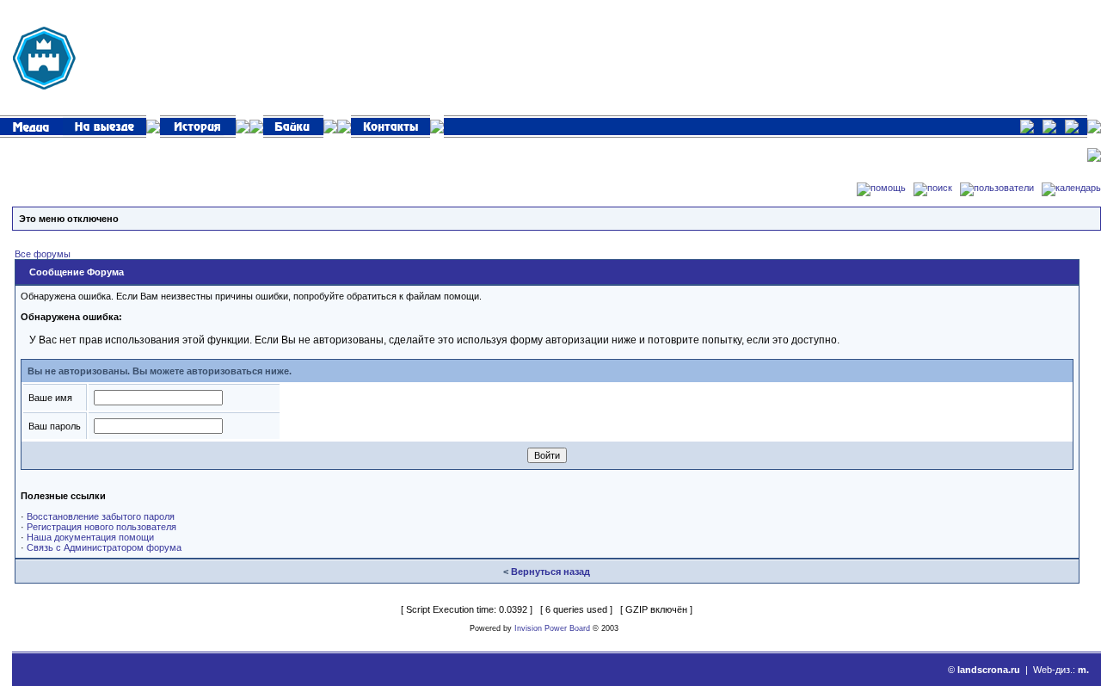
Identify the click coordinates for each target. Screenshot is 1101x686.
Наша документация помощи (90, 537)
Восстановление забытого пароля (101, 516)
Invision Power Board (552, 628)
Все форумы (43, 254)
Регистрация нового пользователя (101, 527)
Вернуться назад (550, 571)
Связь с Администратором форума (104, 547)
